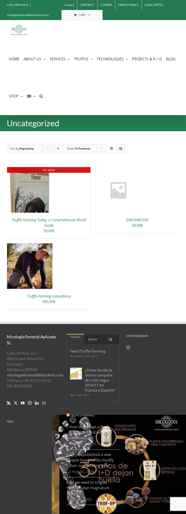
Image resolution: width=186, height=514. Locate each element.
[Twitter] (15, 403)
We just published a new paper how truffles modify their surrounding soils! (91, 460)
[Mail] (44, 403)
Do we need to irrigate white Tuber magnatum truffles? (89, 488)
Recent (93, 339)
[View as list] (120, 148)
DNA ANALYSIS (137, 219)
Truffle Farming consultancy (49, 296)
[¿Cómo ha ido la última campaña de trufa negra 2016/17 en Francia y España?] (76, 373)
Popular (75, 337)
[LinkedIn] (37, 403)
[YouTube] (22, 403)
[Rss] (8, 403)
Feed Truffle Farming (87, 351)
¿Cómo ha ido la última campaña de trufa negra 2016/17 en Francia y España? (100, 380)
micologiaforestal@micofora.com (28, 15)
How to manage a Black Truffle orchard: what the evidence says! (90, 432)
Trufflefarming (82, 415)
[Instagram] (30, 403)
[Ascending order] (58, 148)
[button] (41, 96)
